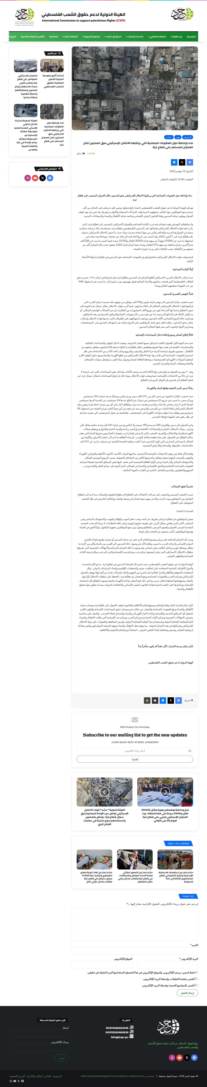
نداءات (169, 137)
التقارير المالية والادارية (33, 37)
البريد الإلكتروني (188, 958)
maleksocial (134, 1076)
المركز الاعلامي (158, 37)
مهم (178, 137)
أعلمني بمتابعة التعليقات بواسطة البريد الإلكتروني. (169, 978)
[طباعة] (147, 700)
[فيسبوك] (190, 162)
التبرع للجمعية (17, 1076)
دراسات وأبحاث (136, 37)
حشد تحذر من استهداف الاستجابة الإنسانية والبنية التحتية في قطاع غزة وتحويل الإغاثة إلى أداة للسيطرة (175, 877)
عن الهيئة (177, 37)
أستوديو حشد (114, 37)
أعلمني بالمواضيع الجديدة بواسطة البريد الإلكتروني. (168, 985)
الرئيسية (191, 37)
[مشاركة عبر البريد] (155, 700)
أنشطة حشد (71, 37)
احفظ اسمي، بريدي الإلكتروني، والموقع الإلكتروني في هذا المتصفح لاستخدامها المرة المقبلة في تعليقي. (141, 972)
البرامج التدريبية (92, 37)
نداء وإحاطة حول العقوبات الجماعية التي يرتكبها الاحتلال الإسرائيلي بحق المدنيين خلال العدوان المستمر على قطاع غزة (52, 134)
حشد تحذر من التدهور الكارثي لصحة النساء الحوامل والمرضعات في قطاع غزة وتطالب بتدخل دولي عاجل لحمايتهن (135, 877)
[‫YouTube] (35, 178)
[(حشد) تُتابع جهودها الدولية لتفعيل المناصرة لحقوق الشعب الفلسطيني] (52, 65)
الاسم (194, 945)
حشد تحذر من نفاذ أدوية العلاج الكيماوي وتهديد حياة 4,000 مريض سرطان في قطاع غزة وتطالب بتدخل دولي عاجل (96, 877)
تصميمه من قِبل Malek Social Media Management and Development (117, 1076)
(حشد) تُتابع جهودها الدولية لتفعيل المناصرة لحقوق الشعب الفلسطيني (53, 81)
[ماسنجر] (174, 162)
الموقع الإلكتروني (123, 958)
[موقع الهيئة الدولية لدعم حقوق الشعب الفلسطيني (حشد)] (181, 14)
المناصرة (53, 37)
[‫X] (182, 162)
